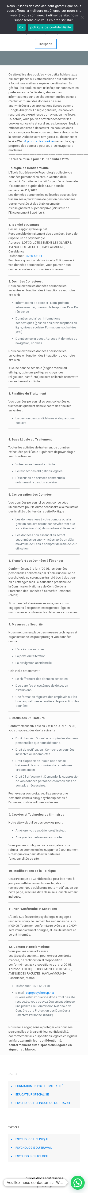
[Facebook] (37, 1186)
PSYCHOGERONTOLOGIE (32, 1156)
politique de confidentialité (50, 27)
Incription (45, 44)
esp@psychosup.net (40, 992)
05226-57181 (33, 256)
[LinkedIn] (44, 1186)
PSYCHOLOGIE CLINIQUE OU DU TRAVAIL (43, 1103)
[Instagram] (50, 1186)
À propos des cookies (39, 141)
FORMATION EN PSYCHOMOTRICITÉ (39, 1086)
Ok (21, 27)
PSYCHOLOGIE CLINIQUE (32, 1139)
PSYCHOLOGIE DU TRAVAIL (33, 1147)
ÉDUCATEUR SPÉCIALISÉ (32, 1094)
